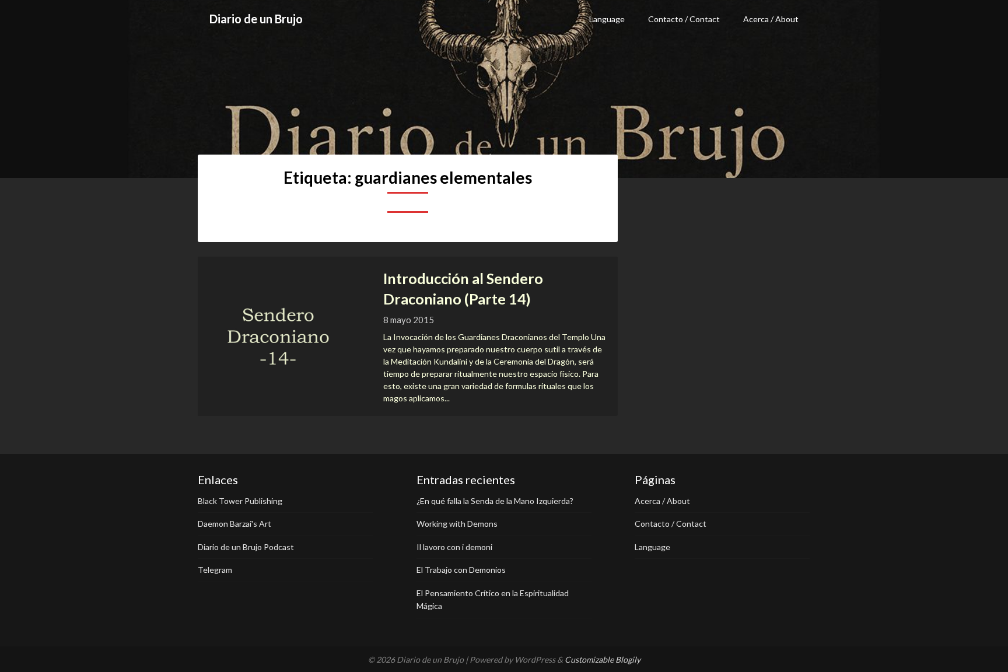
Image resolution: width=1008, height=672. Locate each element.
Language (607, 19)
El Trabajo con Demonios (461, 570)
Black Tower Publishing (240, 501)
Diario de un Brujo (256, 19)
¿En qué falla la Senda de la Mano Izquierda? (494, 501)
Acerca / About (771, 19)
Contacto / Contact (684, 19)
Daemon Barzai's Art (234, 523)
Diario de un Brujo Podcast (246, 547)
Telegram (215, 570)
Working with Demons (457, 523)
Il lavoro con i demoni (454, 547)
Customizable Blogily (602, 659)
